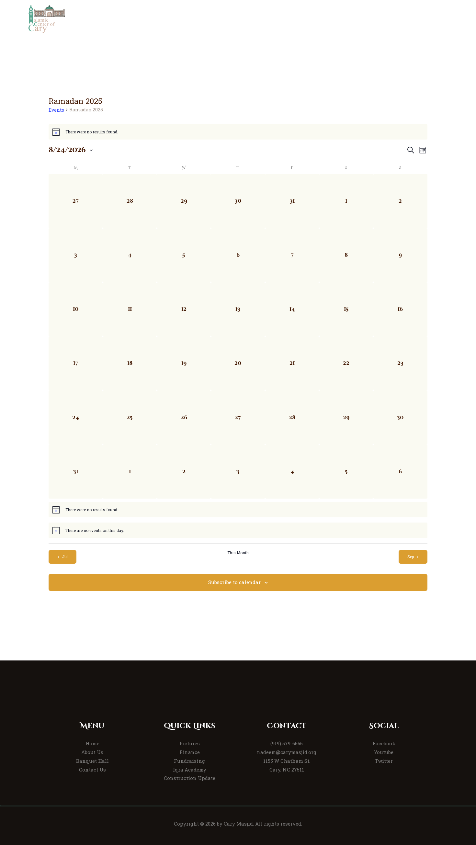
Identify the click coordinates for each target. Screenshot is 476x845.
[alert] (238, 132)
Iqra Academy (189, 769)
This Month (238, 552)
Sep (410, 556)
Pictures (189, 743)
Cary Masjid (238, 823)
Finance (189, 752)
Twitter (384, 761)
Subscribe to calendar (234, 582)
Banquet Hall (92, 761)
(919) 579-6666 (286, 743)
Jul (65, 556)
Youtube (383, 752)
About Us (92, 752)
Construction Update (189, 778)
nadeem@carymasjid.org (286, 752)
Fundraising (189, 761)
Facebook (383, 743)
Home (92, 743)
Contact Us (92, 769)
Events (56, 110)
